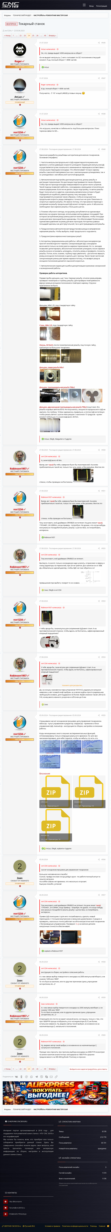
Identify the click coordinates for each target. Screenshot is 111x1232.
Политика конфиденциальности (75, 1226)
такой (51, 464)
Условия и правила (52, 1226)
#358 (103, 962)
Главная (102, 1226)
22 (21, 35)
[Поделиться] (99, 42)
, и (52, 590)
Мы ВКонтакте (15, 1201)
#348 (103, 114)
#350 (103, 450)
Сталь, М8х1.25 (45, 325)
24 (29, 35)
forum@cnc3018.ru (17, 1208)
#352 (103, 548)
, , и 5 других (57, 439)
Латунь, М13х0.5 (46, 345)
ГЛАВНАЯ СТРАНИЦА (17, 1214)
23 (25, 35)
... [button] (16, 35)
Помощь (93, 1226)
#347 (103, 78)
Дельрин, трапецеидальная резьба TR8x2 (57, 387)
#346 (103, 43)
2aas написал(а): (48, 1004)
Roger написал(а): (48, 85)
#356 (103, 859)
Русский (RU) (29, 1226)
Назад (8, 35)
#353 (103, 601)
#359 (103, 997)
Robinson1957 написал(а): (51, 497)
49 (45, 35)
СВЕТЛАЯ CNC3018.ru (12, 1226)
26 (37, 35)
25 (33, 35)
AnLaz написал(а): (48, 49)
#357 (103, 895)
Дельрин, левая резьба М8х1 (51, 367)
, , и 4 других (58, 848)
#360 (103, 1035)
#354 (103, 657)
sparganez (102, 1148)
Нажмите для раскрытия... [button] (72, 685)
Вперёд (52, 35)
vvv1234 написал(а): (49, 456)
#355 (103, 715)
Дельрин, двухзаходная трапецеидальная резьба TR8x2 (63, 407)
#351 (103, 491)
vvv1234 (8, 31)
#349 (103, 149)
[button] (84, 5)
